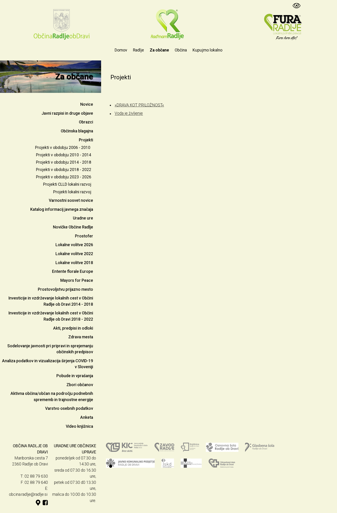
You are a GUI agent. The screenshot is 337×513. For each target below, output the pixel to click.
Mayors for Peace (76, 280)
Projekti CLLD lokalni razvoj (67, 184)
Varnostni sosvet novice (71, 200)
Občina (181, 50)
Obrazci (86, 122)
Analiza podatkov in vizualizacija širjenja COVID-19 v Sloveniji (47, 364)
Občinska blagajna (77, 131)
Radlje (138, 50)
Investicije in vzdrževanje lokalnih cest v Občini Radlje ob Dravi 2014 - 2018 (50, 301)
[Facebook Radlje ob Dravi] (45, 503)
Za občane (159, 50)
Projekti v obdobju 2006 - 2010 (62, 147)
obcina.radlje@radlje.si (28, 494)
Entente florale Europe (72, 271)
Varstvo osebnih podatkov (69, 408)
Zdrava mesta (80, 337)
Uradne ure (83, 218)
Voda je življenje (129, 113)
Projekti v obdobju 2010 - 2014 (63, 155)
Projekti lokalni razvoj (72, 192)
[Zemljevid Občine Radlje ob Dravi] (38, 503)
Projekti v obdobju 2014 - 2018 (63, 162)
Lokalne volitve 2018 (74, 262)
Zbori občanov (79, 384)
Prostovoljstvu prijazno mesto (65, 289)
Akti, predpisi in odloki (73, 328)
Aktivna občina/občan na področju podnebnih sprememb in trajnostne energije (52, 396)
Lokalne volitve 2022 (74, 253)
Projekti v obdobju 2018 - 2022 (63, 169)
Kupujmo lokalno (207, 50)
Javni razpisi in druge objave (67, 113)
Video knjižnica (79, 426)
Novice (86, 104)
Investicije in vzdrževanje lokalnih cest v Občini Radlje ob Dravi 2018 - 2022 (50, 316)
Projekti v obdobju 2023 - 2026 (63, 177)
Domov (121, 50)
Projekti (86, 140)
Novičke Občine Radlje (73, 227)
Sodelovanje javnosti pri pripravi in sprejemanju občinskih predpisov (50, 349)
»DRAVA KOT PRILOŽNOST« (139, 105)
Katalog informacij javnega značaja (61, 209)
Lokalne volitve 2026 (74, 244)
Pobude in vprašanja (74, 375)
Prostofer (84, 236)
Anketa (86, 417)
